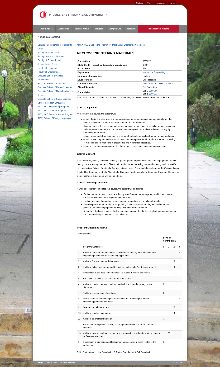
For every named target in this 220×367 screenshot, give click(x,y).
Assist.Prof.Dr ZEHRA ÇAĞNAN (158, 83)
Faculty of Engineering (48, 72)
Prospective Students (158, 29)
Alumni (172, 3)
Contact (175, 362)
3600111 (153, 94)
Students (139, 3)
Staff (149, 3)
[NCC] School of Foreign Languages (54, 118)
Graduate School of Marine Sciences (55, 87)
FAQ (181, 362)
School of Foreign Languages (51, 103)
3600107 (153, 91)
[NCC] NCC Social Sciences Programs (56, 114)
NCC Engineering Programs (97, 45)
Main (79, 45)
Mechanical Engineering (123, 45)
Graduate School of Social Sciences (54, 99)
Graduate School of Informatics (52, 83)
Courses (141, 45)
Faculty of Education (47, 68)
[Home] (73, 14)
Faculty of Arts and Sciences (51, 56)
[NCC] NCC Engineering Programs (53, 106)
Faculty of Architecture (48, 52)
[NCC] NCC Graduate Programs (52, 110)
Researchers (160, 3)
